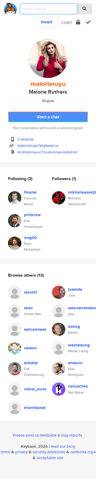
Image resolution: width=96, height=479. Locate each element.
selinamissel (35, 329)
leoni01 (30, 292)
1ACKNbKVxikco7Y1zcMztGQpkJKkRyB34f (47, 152)
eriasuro (75, 363)
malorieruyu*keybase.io (38, 145)
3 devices (25, 139)
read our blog (63, 446)
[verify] (88, 22)
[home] (10, 7)
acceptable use (50, 457)
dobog (74, 326)
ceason (30, 348)
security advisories (49, 452)
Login (67, 22)
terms (5, 452)
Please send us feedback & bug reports (47, 435)
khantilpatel (35, 408)
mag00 (30, 238)
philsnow (32, 215)
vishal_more (35, 389)
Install (46, 22)
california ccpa (83, 452)
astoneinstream (82, 308)
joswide (75, 289)
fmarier (30, 192)
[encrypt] (78, 22)
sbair (28, 308)
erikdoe (31, 363)
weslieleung (79, 345)
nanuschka (78, 386)
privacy (21, 452)
